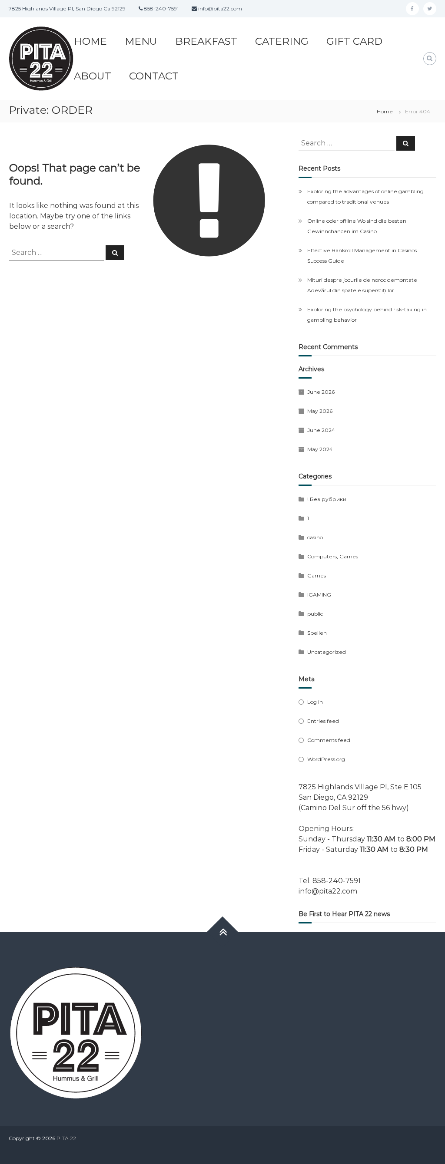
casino (315, 537)
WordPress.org (326, 759)
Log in (315, 702)
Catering (282, 41)
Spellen (317, 633)
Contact (154, 76)
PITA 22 (66, 1138)
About (92, 76)
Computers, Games (332, 556)
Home (90, 41)
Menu (141, 41)
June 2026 (321, 392)
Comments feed (328, 740)
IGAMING (319, 594)
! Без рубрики (326, 499)
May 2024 (320, 449)
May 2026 (319, 411)
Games (316, 575)
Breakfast (206, 41)
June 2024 (321, 430)
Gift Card (354, 41)
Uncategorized (326, 652)
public (315, 613)
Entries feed (323, 721)
